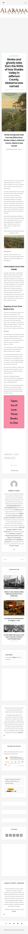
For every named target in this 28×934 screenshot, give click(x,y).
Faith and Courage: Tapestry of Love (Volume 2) (14, 529)
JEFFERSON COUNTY (10, 458)
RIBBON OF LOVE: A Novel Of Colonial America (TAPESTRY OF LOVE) (13, 516)
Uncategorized (14, 56)
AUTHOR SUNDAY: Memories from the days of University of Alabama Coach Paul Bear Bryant (14, 637)
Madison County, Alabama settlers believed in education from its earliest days (14, 594)
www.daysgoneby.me (10, 508)
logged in (14, 657)
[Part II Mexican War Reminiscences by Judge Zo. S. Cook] (14, 608)
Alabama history (8, 454)
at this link (20, 732)
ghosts (16, 454)
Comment (14, 465)
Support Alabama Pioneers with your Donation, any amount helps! (12, 781)
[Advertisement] (14, 33)
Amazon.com (18, 510)
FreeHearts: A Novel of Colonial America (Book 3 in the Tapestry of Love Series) (14, 536)
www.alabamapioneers (13, 506)
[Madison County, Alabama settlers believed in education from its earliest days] (14, 582)
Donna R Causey (20, 89)
